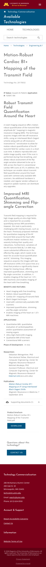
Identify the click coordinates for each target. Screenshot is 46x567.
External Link (14, 376)
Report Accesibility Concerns (16, 519)
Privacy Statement (23, 559)
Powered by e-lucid (23, 563)
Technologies (30, 29)
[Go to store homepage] (15, 3)
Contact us (16, 453)
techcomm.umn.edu (12, 493)
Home (10, 29)
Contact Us (8, 523)
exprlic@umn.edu (17, 497)
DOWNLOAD (16, 426)
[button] (23, 402)
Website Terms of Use (13, 541)
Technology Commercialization (21, 12)
